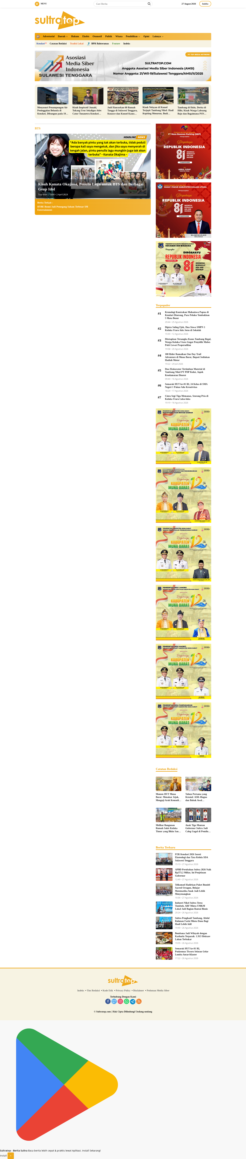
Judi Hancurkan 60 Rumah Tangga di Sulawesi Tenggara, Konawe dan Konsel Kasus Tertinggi (122, 110)
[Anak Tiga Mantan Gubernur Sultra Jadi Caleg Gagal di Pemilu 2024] (198, 815)
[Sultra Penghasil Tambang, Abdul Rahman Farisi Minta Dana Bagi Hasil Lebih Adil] (164, 923)
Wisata (118, 36)
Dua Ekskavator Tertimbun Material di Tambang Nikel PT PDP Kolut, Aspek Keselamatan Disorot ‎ (185, 372)
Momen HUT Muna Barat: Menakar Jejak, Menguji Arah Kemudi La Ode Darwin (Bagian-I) (168, 797)
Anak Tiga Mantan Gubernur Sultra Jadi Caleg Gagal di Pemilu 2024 (196, 828)
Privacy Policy (123, 990)
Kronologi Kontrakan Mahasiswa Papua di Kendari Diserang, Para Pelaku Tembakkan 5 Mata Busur (187, 315)
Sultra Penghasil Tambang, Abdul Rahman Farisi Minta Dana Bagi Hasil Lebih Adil (192, 921)
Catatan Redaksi (58, 43)
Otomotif (97, 36)
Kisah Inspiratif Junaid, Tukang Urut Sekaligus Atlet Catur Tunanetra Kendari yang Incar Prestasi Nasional (86, 110)
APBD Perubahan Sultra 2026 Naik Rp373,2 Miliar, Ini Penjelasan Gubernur (193, 872)
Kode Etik (108, 990)
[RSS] (139, 1002)
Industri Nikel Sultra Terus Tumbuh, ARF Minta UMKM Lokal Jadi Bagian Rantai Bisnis (191, 906)
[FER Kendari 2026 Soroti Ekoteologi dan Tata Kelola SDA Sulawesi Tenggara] (164, 859)
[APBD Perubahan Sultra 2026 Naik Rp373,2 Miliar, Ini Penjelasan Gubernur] (164, 874)
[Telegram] (132, 1001)
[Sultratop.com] (60, 20)
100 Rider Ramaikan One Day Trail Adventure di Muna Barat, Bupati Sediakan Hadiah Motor (187, 357)
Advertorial (49, 36)
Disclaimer (138, 990)
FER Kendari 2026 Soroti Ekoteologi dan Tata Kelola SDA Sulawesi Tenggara (191, 857)
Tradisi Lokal (77, 43)
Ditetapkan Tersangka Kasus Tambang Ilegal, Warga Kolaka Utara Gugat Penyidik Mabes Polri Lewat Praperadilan (188, 342)
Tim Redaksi (93, 990)
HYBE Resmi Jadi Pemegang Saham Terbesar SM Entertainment (62, 208)
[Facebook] (108, 1002)
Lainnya (157, 36)
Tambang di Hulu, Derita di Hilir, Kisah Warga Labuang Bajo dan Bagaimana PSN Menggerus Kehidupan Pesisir (193, 110)
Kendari (40, 43)
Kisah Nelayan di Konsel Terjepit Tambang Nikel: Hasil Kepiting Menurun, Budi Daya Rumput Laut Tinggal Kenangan (158, 110)
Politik (108, 36)
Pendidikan (132, 36)
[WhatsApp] (126, 1002)
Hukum (75, 36)
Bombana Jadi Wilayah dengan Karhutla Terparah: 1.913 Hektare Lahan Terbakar (192, 936)
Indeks (205, 4)
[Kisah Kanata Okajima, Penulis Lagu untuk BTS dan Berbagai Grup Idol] (93, 166)
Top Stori (42, 194)
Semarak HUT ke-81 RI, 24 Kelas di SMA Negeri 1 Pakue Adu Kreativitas (186, 385)
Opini (146, 36)
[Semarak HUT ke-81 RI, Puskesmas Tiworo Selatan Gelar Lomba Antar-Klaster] (164, 953)
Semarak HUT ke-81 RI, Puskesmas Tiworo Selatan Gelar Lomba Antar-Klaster (191, 951)
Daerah (61, 36)
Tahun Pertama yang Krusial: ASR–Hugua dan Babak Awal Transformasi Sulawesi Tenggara (196, 797)
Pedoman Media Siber (158, 990)
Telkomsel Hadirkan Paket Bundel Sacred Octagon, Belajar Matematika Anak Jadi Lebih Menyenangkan (192, 889)
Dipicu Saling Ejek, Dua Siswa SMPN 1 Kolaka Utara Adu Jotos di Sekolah (185, 329)
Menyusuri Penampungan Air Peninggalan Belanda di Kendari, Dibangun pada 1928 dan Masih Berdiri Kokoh (52, 110)
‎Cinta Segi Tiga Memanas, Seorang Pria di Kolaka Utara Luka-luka (186, 397)
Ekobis (85, 36)
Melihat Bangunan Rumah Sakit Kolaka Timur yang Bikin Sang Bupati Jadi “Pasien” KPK (168, 828)
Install (3, 1155)
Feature (116, 43)
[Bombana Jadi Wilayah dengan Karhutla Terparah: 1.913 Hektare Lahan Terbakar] (164, 938)
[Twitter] (114, 1002)
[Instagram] (120, 1002)
